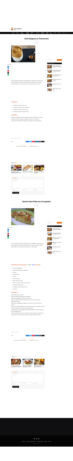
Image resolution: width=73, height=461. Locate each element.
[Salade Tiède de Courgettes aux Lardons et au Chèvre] (49, 71)
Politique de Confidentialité (31, 441)
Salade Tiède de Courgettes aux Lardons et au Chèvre (57, 71)
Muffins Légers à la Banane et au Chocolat (39, 172)
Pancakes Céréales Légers (33, 146)
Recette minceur (27, 33)
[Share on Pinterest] (37, 43)
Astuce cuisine (47, 33)
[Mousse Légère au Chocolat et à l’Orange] (49, 80)
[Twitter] (8, 69)
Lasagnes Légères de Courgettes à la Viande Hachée (16, 172)
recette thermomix (14, 138)
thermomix (19, 138)
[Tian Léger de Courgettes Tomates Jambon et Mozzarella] (49, 66)
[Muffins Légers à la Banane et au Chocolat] (39, 168)
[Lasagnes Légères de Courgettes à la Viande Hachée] (16, 168)
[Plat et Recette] (16, 29)
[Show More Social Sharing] (38, 43)
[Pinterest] (8, 71)
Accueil (33, 35)
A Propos (23, 441)
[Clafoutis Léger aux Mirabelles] (28, 168)
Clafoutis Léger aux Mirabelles (28, 171)
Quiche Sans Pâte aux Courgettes (21, 146)
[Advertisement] (25, 6)
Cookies (45, 441)
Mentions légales (40, 441)
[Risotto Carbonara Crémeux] (49, 85)
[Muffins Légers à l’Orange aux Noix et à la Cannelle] (49, 76)
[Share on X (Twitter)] (35, 43)
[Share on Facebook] (34, 43)
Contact (49, 441)
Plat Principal (22, 33)
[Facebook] (8, 67)
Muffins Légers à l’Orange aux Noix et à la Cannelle (57, 75)
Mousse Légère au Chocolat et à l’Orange (57, 80)
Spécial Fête (32, 33)
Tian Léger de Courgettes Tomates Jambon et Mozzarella (57, 66)
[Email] (8, 73)
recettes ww (13, 332)
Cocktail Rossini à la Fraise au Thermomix (19, 340)
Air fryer (51, 33)
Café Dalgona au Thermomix (33, 340)
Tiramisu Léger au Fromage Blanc (57, 89)
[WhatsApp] (8, 75)
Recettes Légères (42, 33)
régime (17, 332)
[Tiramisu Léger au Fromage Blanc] (49, 89)
